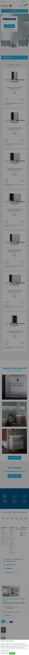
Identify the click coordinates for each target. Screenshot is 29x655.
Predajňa (10, 541)
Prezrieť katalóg (14, 475)
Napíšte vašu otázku (10, 572)
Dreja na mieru (3, 535)
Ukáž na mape (8, 615)
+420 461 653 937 (6, 1)
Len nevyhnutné (4, 653)
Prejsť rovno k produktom (9, 29)
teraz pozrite (12, 471)
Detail (22, 99)
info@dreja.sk (9, 568)
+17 (14, 83)
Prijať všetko (12, 653)
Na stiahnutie (11, 542)
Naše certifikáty (12, 539)
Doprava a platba (4, 541)
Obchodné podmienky (5, 533)
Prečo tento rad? (9, 25)
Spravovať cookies (5, 650)
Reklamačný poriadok (5, 539)
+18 (14, 123)
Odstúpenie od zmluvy (5, 537)
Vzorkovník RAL (12, 552)
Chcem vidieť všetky (14, 457)
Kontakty (2, 531)
